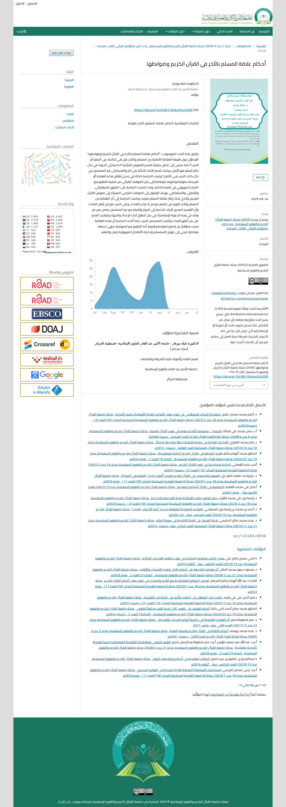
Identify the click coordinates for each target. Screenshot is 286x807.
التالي (245, 685)
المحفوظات (243, 46)
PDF (259, 177)
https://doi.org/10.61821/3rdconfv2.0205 (163, 110)
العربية (69, 80)
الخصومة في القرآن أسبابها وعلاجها (200, 487)
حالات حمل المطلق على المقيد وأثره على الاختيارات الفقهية (182, 597)
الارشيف (152, 31)
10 (264, 535)
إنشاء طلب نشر (61, 52)
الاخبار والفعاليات (131, 31)
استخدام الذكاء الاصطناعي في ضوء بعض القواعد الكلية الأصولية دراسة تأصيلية (167, 414)
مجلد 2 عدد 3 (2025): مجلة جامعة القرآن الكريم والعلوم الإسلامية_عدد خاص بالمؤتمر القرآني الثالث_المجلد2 (164, 46)
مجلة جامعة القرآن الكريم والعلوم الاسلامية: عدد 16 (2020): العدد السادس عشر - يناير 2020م (176, 512)
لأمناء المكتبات (64, 127)
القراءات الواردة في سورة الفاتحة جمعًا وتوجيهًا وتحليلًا (192, 442)
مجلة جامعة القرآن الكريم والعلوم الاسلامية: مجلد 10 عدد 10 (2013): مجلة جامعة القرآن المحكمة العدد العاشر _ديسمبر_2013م (172, 445)
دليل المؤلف (176, 31)
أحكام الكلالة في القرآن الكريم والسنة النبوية (198, 631)
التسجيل (32, 3)
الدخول (20, 3)
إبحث (20, 31)
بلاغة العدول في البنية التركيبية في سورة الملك (186, 520)
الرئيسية (264, 31)
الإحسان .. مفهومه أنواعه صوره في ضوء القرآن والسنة (185, 431)
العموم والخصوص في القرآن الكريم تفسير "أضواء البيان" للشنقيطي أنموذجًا (170, 476)
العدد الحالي (225, 31)
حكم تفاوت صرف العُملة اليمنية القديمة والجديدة (183, 498)
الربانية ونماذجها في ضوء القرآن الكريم (204, 464)
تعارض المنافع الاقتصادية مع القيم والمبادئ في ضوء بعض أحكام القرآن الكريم (156, 581)
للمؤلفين (68, 120)
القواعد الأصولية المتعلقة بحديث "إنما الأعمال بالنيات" (167, 509)
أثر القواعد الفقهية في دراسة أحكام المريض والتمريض (193, 620)
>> (235, 535)
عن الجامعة (247, 31)
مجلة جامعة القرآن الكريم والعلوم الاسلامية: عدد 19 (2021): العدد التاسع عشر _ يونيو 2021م (172, 489)
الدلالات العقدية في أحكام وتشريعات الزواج (181, 659)
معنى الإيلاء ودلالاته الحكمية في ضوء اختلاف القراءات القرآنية (183, 558)
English (69, 87)
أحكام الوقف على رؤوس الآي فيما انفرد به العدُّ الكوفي (173, 608)
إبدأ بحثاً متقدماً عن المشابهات (230, 694)
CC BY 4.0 (65, 802)
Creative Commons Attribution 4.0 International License (240, 295)
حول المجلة (202, 31)
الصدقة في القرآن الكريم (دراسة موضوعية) (185, 453)
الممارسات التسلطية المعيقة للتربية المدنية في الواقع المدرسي (178, 670)
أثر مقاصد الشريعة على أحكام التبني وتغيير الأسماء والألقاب (178, 569)
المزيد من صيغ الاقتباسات (228, 385)
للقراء (70, 114)
